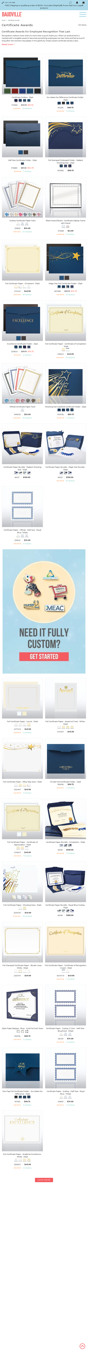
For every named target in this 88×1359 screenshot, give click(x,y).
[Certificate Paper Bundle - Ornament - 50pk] (61, 472)
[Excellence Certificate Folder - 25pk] (20, 100)
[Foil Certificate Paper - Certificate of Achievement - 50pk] (63, 727)
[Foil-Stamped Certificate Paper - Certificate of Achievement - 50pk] (16, 971)
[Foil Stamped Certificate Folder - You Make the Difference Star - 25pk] (65, 166)
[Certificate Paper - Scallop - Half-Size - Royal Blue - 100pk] (22, 223)
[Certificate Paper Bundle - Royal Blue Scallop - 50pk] (16, 472)
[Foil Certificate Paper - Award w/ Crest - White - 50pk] (16, 1160)
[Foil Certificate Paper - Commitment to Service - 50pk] (67, 349)
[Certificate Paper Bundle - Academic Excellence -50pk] (29, 472)
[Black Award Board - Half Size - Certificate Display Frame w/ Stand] (67, 226)
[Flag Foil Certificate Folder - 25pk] (20, 347)
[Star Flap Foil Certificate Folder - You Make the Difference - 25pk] (67, 103)
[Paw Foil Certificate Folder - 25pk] (67, 410)
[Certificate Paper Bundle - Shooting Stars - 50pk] (20, 472)
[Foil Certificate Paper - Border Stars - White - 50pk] (59, 727)
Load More (44, 1180)
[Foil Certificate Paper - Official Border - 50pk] (24, 724)
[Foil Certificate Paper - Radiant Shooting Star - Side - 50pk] (20, 286)
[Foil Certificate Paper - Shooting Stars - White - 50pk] (20, 908)
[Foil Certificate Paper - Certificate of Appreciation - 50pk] (67, 727)
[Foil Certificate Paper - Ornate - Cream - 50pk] (16, 286)
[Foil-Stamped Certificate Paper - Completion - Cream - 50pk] (20, 971)
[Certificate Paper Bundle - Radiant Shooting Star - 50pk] (65, 472)
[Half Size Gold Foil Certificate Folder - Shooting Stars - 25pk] (22, 163)
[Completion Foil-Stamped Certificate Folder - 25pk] (24, 1097)
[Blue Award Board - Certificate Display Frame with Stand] (63, 226)
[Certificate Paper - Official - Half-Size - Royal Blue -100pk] (22, 410)
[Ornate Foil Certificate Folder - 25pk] (59, 103)
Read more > (8, 44)
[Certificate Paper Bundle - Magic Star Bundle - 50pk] (61, 845)
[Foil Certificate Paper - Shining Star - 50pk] (29, 286)
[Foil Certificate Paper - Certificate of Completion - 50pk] (72, 727)
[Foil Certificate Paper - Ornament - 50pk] (29, 724)
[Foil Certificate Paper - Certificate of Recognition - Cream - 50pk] (63, 349)
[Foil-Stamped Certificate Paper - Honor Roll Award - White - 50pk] (29, 971)
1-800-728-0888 (9, 2)
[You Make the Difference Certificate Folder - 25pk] (24, 100)
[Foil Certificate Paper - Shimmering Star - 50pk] (24, 286)
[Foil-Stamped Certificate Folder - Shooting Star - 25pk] (70, 166)
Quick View (22, 92)
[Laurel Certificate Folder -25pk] (29, 100)
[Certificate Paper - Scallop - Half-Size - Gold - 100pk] (18, 223)
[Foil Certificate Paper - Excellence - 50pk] (67, 971)
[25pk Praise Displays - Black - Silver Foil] (22, 1031)
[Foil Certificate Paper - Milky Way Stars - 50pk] (20, 724)
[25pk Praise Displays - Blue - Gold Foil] (18, 1031)
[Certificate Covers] (16, 347)
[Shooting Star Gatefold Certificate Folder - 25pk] (67, 286)
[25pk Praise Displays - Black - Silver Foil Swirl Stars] (26, 1031)
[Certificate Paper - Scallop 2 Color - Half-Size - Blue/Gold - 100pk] (26, 223)
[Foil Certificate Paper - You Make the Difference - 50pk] (24, 908)
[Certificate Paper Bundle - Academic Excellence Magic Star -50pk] (72, 910)
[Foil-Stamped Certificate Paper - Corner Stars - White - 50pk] (24, 971)
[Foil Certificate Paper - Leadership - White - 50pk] (16, 724)
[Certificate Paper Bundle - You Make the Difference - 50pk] (24, 472)
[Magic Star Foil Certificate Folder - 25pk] (61, 166)
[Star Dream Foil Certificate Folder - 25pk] (63, 410)
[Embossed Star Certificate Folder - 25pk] (16, 100)
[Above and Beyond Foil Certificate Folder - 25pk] (63, 103)
